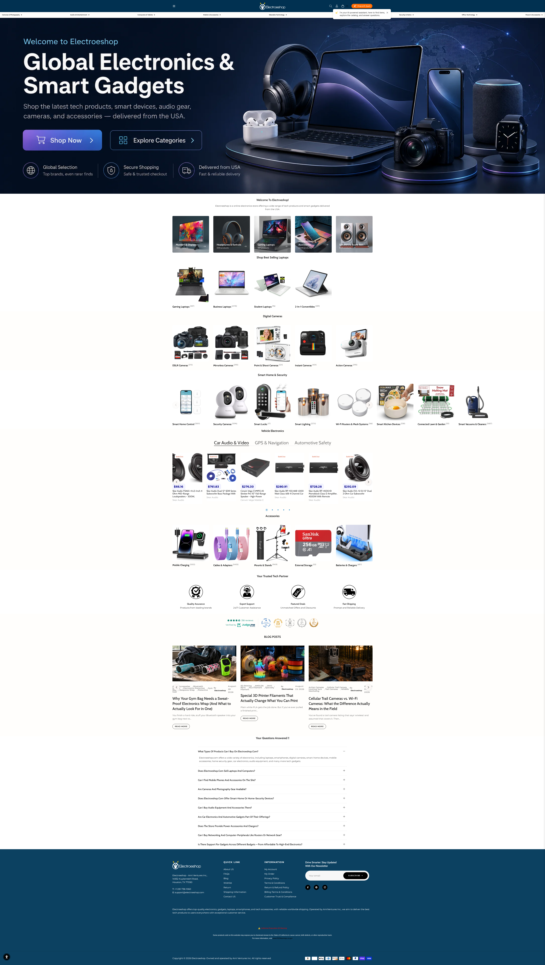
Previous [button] (176, 482)
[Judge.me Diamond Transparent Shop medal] (266, 622)
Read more (181, 726)
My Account (270, 869)
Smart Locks (262, 424)
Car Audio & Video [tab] (231, 442)
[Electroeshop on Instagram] (324, 887)
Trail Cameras (331, 689)
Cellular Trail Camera (337, 687)
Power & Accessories (533, 15)
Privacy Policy (271, 878)
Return (227, 887)
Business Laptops (225, 306)
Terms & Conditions (274, 883)
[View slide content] (272, 103)
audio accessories (181, 686)
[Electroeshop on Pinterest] (316, 887)
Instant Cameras (305, 365)
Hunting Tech (315, 689)
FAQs (226, 873)
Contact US (229, 896)
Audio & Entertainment (78, 15)
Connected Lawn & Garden (433, 424)
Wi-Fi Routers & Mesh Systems (354, 424)
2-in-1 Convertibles (307, 306)
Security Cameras (225, 424)
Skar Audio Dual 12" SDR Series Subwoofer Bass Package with (221, 492)
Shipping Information (235, 892)
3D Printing (246, 686)
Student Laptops (264, 306)
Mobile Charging (183, 565)
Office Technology (468, 15)
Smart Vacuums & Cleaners (475, 424)
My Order (269, 873)
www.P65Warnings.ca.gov (282, 938)
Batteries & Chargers (349, 565)
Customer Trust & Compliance (280, 896)
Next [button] (368, 482)
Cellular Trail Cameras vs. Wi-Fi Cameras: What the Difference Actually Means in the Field (339, 703)
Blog (226, 878)
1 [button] (266, 509)
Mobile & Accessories (210, 15)
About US (229, 869)
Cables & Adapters (225, 565)
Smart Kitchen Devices (391, 424)
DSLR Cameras (182, 365)
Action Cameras (346, 365)
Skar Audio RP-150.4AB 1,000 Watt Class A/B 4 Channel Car (289, 492)
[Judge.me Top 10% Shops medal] (313, 622)
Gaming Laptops (183, 306)
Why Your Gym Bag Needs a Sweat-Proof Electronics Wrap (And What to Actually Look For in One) (201, 703)
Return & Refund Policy (276, 887)
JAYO (269, 686)
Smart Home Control (186, 424)
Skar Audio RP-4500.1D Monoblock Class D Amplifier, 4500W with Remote (323, 494)
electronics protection (194, 688)
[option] (187, 480)
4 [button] (283, 509)
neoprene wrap (187, 690)
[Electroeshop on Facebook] (307, 887)
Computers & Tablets (145, 15)
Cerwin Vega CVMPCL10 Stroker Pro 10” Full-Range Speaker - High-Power (253, 494)
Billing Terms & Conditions (278, 892)
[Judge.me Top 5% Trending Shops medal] (301, 622)
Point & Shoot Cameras (268, 365)
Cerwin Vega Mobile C (252, 500)
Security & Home (405, 15)
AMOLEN (259, 686)
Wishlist (228, 883)
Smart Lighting (305, 424)
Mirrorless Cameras (225, 365)
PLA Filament (255, 687)
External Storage (305, 565)
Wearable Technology (277, 15)
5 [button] (289, 509)
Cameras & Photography (11, 15)
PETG (243, 687)
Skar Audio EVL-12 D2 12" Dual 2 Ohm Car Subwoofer (357, 492)
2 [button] (272, 509)
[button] (331, 6)
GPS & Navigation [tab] (272, 442)
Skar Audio (178, 500)
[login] (337, 6)
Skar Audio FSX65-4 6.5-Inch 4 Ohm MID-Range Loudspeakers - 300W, (187, 494)
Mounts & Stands (265, 565)
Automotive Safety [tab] (313, 442)
